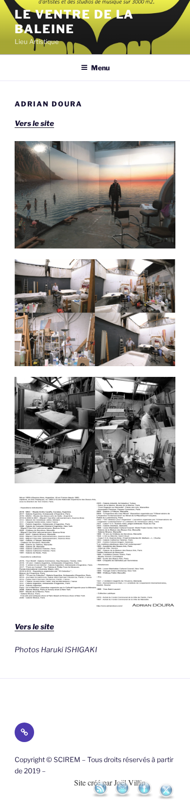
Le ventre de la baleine (74, 21)
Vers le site (34, 626)
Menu (100, 67)
